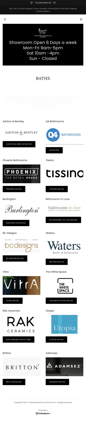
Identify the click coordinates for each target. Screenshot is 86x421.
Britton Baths (14, 382)
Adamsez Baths (57, 382)
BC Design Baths (15, 258)
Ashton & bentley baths (19, 144)
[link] (43, 32)
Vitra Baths (12, 300)
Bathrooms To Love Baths (63, 220)
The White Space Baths (61, 300)
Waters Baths (56, 262)
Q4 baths (54, 150)
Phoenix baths (14, 189)
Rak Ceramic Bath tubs (18, 339)
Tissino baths (56, 189)
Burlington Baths (16, 223)
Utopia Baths (56, 339)
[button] (5, 19)
